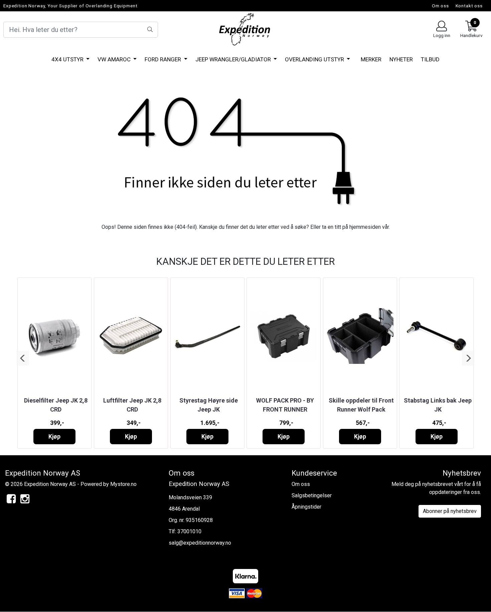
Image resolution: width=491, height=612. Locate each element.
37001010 (189, 531)
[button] (23, 358)
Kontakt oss (469, 5)
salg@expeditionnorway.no (200, 543)
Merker (371, 59)
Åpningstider (306, 507)
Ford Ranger (163, 59)
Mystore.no (123, 484)
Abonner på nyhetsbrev (450, 511)
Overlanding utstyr (315, 59)
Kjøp (54, 436)
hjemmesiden (365, 227)
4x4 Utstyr (68, 59)
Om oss (440, 5)
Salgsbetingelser (312, 495)
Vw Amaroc (115, 59)
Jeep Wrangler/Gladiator (233, 59)
